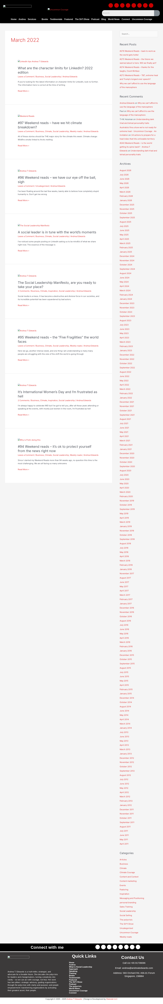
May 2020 (124, 483)
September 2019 (127, 509)
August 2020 (125, 470)
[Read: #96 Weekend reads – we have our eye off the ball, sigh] (27, 171)
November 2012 (127, 762)
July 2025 (124, 226)
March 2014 (125, 723)
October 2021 (126, 410)
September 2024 (127, 269)
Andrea (22, 19)
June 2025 (124, 230)
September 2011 (127, 822)
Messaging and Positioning (132, 898)
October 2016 (126, 616)
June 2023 (124, 329)
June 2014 (124, 711)
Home (14, 19)
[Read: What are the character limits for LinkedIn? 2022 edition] (33, 61)
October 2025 (126, 213)
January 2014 (126, 728)
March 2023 (125, 342)
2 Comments (23, 400)
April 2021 (124, 436)
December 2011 (127, 809)
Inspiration (53, 291)
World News (114, 19)
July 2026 (124, 174)
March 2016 (125, 642)
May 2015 (124, 681)
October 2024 (126, 264)
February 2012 (126, 801)
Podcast (95, 19)
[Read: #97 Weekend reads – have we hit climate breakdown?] (26, 116)
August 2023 (125, 320)
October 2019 (126, 505)
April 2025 (124, 239)
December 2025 (127, 204)
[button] (34, 19)
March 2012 (125, 796)
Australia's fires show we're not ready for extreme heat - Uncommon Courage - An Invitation (138, 131)
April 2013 (124, 745)
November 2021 (127, 406)
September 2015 (127, 663)
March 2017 (125, 595)
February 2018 (126, 565)
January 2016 (126, 651)
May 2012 (124, 788)
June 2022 (124, 376)
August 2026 (125, 170)
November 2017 (127, 573)
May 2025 (124, 234)
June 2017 (124, 582)
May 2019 (124, 513)
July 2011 (124, 831)
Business (40, 76)
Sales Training (126, 907)
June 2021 (124, 428)
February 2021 (126, 445)
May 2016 (124, 633)
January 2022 (126, 398)
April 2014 (124, 719)
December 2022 (127, 355)
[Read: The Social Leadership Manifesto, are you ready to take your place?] (27, 276)
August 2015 (125, 668)
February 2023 (126, 346)
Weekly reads (76, 131)
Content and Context (129, 877)
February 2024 (126, 295)
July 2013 (124, 732)
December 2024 (127, 256)
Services (32, 19)
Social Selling (126, 915)
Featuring (124, 889)
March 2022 (125, 389)
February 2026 (126, 196)
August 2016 (125, 621)
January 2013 (126, 753)
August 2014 (125, 706)
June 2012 (124, 783)
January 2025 (126, 252)
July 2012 (124, 779)
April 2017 (124, 590)
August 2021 (125, 419)
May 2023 (124, 333)
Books (45, 19)
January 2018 (126, 569)
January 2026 (126, 200)
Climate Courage (127, 872)
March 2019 (125, 522)
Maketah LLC (112, 999)
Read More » (23, 90)
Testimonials (56, 19)
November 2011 (127, 813)
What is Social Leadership (80, 967)
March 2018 (125, 560)
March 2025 (125, 243)
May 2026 (124, 183)
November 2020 (127, 458)
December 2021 (127, 402)
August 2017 (125, 578)
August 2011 (125, 826)
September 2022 (127, 367)
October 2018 (126, 535)
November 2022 (127, 359)
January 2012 (126, 805)
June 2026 (124, 179)
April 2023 (124, 337)
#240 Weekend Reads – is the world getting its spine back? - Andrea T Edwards (136, 147)
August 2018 (125, 543)
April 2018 (124, 556)
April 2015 (124, 685)
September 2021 (127, 415)
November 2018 (127, 530)
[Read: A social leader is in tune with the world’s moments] (33, 225)
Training (72, 973)
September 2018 (127, 539)
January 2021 (126, 449)
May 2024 (124, 282)
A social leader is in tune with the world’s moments (57, 232)
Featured (68, 19)
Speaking (73, 971)
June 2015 (124, 676)
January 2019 (126, 526)
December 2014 (127, 698)
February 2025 (126, 247)
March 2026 (125, 192)
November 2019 (127, 500)
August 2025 (125, 222)
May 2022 (124, 380)
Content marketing (128, 881)
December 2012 (127, 758)
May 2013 (124, 741)
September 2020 (127, 466)
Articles (123, 859)
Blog (103, 19)
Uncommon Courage (142, 19)
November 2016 (127, 612)
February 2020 (126, 496)
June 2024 (124, 277)
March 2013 (125, 749)
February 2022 (126, 393)
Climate (48, 131)
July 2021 (124, 423)
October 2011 (126, 818)
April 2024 (124, 286)
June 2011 (124, 835)
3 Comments (23, 291)
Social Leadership (53, 76)
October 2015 (126, 659)
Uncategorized (42, 186)
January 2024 (126, 299)
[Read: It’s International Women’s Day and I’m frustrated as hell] (27, 385)
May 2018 (124, 552)
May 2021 (124, 432)
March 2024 (125, 290)
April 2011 (124, 844)
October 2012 (126, 766)
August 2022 (125, 372)
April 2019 (124, 518)
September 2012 (127, 771)
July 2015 (124, 672)
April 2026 (124, 187)
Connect (126, 19)
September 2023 (127, 316)
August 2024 (125, 273)
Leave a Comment (26, 76)
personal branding (128, 902)
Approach (73, 969)
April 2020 (124, 487)
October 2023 (126, 312)
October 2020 (126, 462)
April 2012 (124, 792)
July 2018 (124, 548)
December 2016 (127, 608)
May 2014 (124, 715)
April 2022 (124, 385)
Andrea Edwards (127, 103)
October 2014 (126, 702)
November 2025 (127, 209)
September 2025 (127, 217)
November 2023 (127, 307)
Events (123, 885)
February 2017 (126, 599)
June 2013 (124, 736)
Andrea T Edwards (74, 999)
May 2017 (124, 586)
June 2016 (124, 629)
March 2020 (125, 492)
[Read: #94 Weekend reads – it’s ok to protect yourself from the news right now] (29, 440)
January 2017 (126, 603)
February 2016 (126, 646)
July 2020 (124, 475)
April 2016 (124, 638)
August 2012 (125, 775)
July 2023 (124, 325)
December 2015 (127, 655)
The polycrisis (126, 919)
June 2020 (124, 479)
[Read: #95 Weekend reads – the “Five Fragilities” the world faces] (27, 330)
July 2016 (124, 625)
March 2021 (125, 440)
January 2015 (126, 693)
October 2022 (126, 363)
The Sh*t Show (82, 19)
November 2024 (127, 260)
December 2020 (127, 453)
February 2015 (126, 689)
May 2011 (124, 839)
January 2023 (126, 350)
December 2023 (127, 303)
